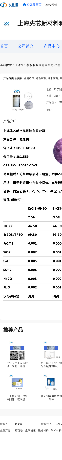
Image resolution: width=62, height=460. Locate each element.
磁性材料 (43, 430)
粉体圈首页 (34, 4)
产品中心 (52, 46)
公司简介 (26, 46)
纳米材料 (56, 430)
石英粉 (19, 430)
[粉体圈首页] (9, 5)
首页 (4, 46)
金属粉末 (30, 430)
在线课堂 (51, 5)
